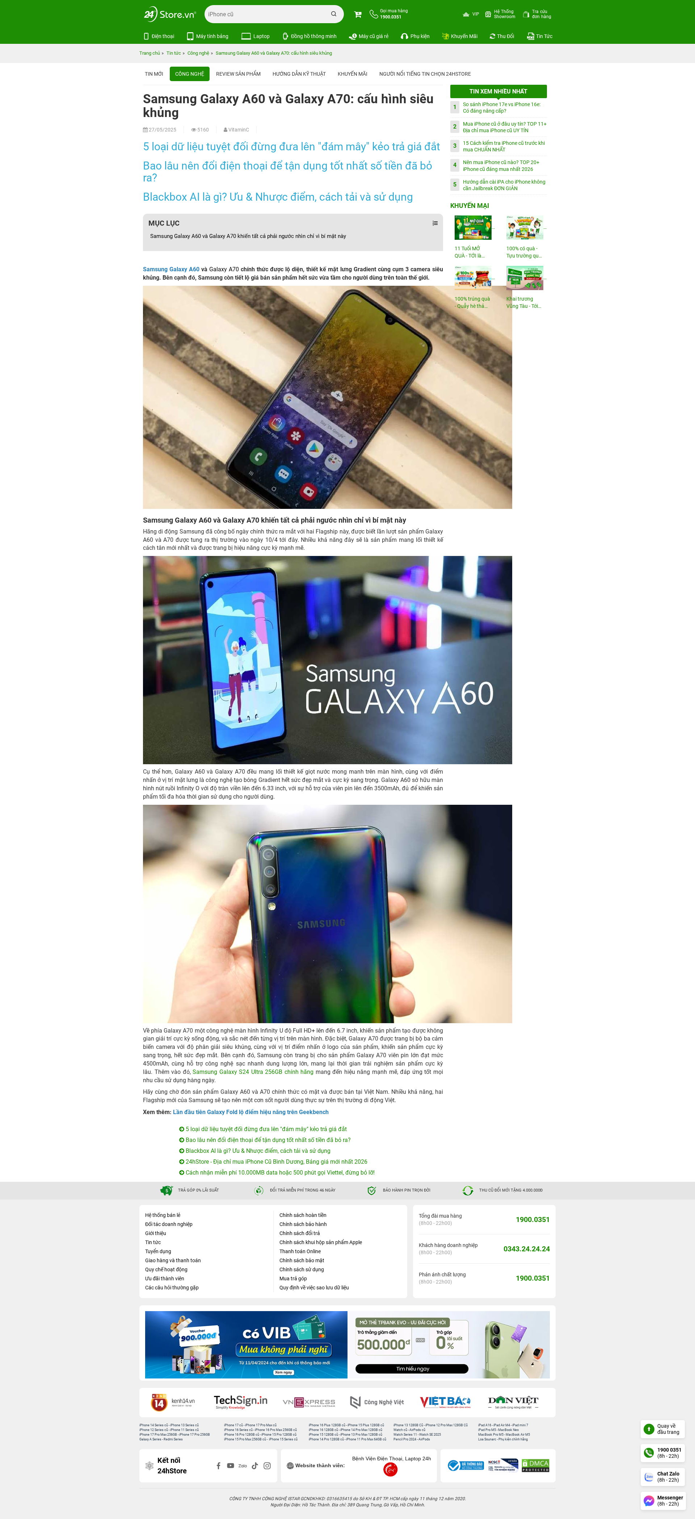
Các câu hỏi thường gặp (172, 1287)
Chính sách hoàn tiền (303, 1215)
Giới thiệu (155, 1233)
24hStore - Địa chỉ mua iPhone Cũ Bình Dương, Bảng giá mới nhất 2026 (275, 1161)
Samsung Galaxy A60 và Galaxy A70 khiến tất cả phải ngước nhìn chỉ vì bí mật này (248, 236)
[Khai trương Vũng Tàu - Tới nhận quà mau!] (524, 278)
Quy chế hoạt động (166, 1269)
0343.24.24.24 (527, 1248)
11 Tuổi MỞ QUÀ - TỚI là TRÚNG (468, 253)
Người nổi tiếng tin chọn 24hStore (425, 74)
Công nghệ (189, 74)
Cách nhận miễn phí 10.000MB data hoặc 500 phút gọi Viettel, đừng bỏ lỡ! (279, 1172)
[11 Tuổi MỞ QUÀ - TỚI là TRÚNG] (472, 227)
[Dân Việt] (450, 1402)
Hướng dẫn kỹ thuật (299, 74)
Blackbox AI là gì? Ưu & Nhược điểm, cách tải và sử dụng (278, 197)
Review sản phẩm (238, 74)
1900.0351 (533, 1219)
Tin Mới (154, 74)
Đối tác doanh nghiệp (169, 1224)
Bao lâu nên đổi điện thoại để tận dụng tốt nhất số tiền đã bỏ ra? (287, 171)
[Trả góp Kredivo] (449, 1344)
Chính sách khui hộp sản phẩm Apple (320, 1242)
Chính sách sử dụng (301, 1269)
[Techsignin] (177, 1402)
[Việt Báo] (381, 1402)
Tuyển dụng (158, 1251)
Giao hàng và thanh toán (173, 1260)
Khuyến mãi (352, 74)
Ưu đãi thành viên (164, 1278)
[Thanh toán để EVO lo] (246, 1344)
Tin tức (153, 1242)
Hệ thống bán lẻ (162, 1215)
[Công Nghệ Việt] (313, 1402)
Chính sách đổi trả (299, 1233)
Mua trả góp (293, 1278)
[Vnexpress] (245, 1402)
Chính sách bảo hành (303, 1224)
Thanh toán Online (300, 1251)
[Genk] (518, 1402)
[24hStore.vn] (170, 14)
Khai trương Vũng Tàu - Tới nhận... (522, 303)
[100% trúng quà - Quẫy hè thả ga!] (472, 278)
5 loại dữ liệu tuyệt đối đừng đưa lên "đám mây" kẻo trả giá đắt (291, 146)
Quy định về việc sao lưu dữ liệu (314, 1287)
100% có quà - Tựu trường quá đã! (524, 253)
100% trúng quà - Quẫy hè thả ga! (472, 303)
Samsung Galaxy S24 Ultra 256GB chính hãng (253, 1071)
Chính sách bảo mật (301, 1260)
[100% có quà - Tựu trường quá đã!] (524, 227)
